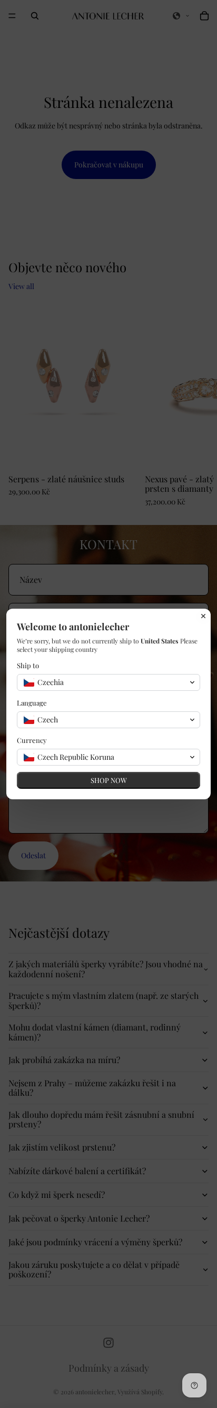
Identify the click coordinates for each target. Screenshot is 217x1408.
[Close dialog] (203, 616)
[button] (108, 682)
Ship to (28, 665)
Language (32, 702)
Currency (32, 740)
